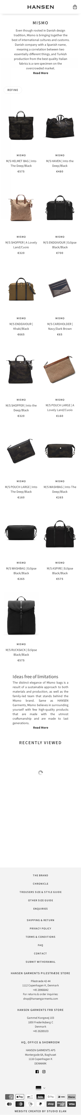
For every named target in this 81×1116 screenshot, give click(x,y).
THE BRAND (40, 875)
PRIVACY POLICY (40, 929)
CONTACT (40, 954)
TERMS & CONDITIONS (41, 937)
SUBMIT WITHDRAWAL (41, 962)
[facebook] (37, 1071)
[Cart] (74, 7)
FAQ (40, 945)
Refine (12, 90)
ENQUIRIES (40, 909)
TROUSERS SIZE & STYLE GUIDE (41, 892)
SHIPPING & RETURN (40, 920)
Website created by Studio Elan (41, 1111)
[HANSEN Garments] (40, 7)
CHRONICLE (40, 884)
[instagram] (43, 1071)
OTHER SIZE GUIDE (40, 900)
